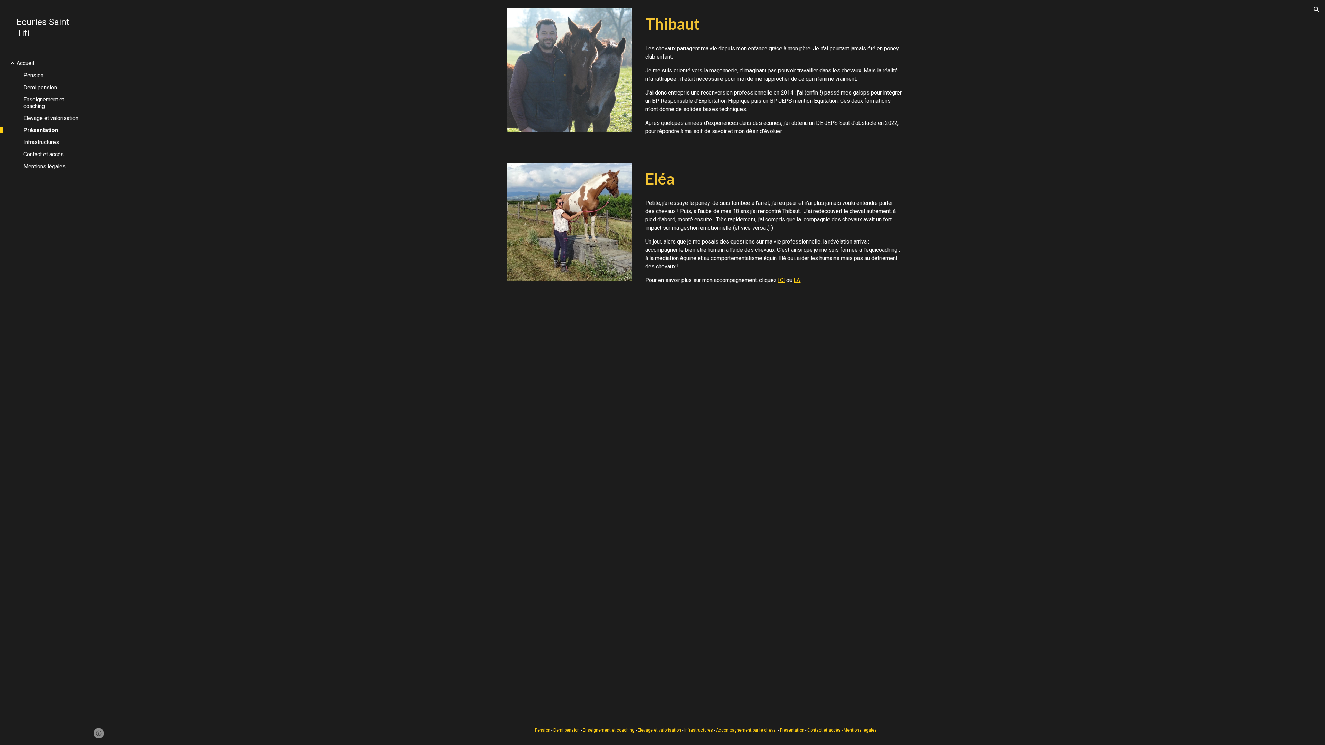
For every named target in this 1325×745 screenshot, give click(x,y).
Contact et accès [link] (43, 154)
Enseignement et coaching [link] (43, 102)
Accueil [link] (25, 63)
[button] (1316, 9)
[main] (773, 24)
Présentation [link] (40, 130)
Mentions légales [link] (44, 166)
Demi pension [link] (40, 87)
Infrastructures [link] (41, 142)
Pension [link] (33, 75)
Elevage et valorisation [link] (50, 118)
